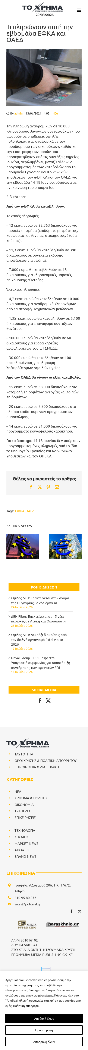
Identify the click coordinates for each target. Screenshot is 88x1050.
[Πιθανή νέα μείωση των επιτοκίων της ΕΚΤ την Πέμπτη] (65, 546)
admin (18, 113)
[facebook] (71, 911)
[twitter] (80, 911)
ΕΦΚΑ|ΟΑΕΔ (24, 511)
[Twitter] (48, 700)
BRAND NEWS (26, 856)
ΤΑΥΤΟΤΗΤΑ (24, 754)
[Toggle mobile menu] (79, 10)
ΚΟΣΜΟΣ (21, 836)
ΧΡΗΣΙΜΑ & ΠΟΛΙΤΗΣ (31, 798)
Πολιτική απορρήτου (26, 1005)
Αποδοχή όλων (44, 1018)
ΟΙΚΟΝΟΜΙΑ (24, 804)
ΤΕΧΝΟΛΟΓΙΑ (25, 830)
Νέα (55, 113)
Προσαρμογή (44, 1030)
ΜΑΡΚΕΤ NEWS (26, 843)
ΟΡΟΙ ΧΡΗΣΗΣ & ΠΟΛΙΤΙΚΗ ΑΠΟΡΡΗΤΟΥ (46, 760)
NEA (18, 791)
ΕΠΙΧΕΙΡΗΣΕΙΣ (25, 817)
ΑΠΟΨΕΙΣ (22, 850)
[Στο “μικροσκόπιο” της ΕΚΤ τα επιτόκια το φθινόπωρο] (22, 546)
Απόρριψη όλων (44, 1042)
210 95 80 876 (25, 897)
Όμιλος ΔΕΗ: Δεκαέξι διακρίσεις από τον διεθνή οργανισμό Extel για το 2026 (39, 639)
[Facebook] (40, 700)
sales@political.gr (28, 904)
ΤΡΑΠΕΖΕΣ (23, 811)
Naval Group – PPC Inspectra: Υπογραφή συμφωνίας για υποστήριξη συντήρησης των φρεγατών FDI (40, 662)
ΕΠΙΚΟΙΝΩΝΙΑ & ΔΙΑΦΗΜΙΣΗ (37, 767)
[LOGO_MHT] (45, 968)
